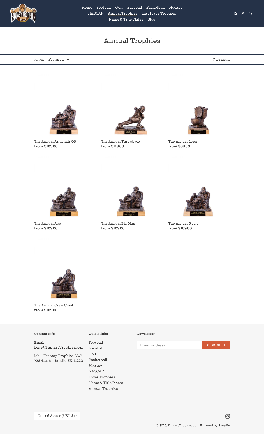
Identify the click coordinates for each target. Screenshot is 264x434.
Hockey (95, 365)
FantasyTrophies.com (183, 425)
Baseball (96, 348)
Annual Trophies (103, 388)
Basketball (98, 360)
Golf (92, 354)
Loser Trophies (102, 377)
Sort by (39, 59)
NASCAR (96, 371)
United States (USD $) (56, 416)
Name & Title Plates (106, 383)
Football (96, 342)
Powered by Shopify (215, 425)
